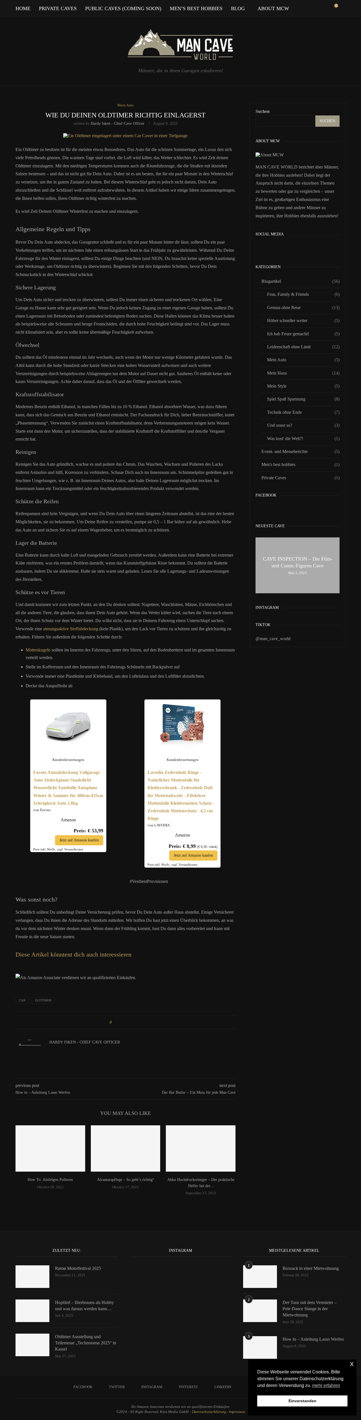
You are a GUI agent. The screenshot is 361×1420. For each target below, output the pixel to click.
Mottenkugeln (38, 649)
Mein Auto (303, 359)
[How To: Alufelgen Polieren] (50, 1148)
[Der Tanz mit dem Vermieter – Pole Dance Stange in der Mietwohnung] (260, 1310)
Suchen (263, 111)
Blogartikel (300, 281)
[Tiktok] (326, 8)
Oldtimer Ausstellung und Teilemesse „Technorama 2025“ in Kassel (85, 1343)
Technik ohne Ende (303, 412)
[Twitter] (296, 8)
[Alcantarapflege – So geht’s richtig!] (125, 1148)
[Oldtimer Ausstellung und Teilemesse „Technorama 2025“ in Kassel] (32, 1345)
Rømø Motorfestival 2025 (78, 1268)
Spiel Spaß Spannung (303, 399)
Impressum (237, 1412)
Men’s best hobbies (196, 8)
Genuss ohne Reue (303, 307)
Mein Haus (303, 373)
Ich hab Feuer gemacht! (303, 333)
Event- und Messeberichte (300, 451)
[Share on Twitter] (126, 1022)
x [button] (352, 1363)
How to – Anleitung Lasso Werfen (313, 1339)
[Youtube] (320, 8)
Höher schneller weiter (303, 320)
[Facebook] (290, 8)
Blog (238, 8)
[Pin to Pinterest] (131, 1022)
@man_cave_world (273, 638)
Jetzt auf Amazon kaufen (79, 840)
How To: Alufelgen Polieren (50, 1180)
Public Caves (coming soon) (123, 8)
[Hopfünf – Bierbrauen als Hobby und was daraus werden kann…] (32, 1310)
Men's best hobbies (300, 464)
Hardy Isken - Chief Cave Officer (117, 123)
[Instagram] (302, 8)
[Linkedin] (314, 8)
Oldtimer (43, 1000)
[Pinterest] (308, 8)
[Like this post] (114, 1022)
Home (23, 8)
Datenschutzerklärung (209, 1412)
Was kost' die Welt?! (303, 438)
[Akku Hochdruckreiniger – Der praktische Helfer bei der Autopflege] (200, 1148)
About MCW (273, 8)
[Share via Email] (137, 1022)
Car (22, 1000)
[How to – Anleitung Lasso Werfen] (260, 1347)
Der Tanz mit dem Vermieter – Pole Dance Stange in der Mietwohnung (309, 1309)
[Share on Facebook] (121, 1022)
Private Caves (58, 8)
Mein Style (303, 386)
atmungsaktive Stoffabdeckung (70, 628)
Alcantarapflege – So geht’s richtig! (125, 1180)
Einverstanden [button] (302, 1401)
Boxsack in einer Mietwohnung (311, 1268)
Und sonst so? (303, 425)
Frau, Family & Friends (303, 294)
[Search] (342, 8)
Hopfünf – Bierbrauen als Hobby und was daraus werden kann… (84, 1305)
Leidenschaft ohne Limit (303, 346)
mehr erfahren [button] (326, 1385)
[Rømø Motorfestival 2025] (32, 1276)
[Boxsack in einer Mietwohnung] (260, 1276)
